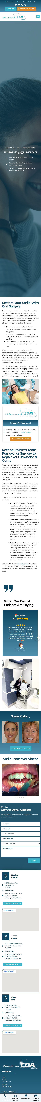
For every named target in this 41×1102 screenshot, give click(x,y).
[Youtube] (19, 5)
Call (5, 1098)
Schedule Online (15, 1099)
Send (33, 861)
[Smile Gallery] (25, 1095)
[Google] (22, 5)
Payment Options (36, 1099)
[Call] (5, 1095)
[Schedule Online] (15, 1095)
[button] (38, 16)
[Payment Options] (36, 1095)
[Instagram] (25, 5)
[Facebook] (16, 5)
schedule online (23, 564)
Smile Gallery (26, 432)
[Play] (20, 780)
